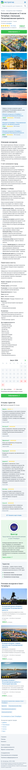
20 (14, 377)
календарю (9, 23)
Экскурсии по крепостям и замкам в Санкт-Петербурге (13, 702)
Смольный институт (7, 712)
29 (21, 381)
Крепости (4, 706)
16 (25, 374)
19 (10, 377)
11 (6, 374)
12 (10, 374)
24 (3, 381)
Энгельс (4, 726)
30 (25, 381)
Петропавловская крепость (9, 709)
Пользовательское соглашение (9, 755)
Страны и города (5, 745)
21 (17, 377)
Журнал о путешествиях (7, 749)
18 (6, 377)
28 (17, 381)
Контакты (3, 741)
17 (3, 377)
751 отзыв (13, 25)
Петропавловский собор (15, 706)
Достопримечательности (7, 747)
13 (14, 374)
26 (10, 381)
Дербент (4, 722)
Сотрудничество (5, 753)
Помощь (3, 739)
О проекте (3, 737)
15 (21, 374)
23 (25, 377)
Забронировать (13, 32)
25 (6, 381)
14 (17, 374)
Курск (3, 731)
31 (3, 385)
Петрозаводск (6, 724)
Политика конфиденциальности (9, 757)
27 (14, 381)
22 (21, 377)
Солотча (4, 729)
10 (3, 374)
